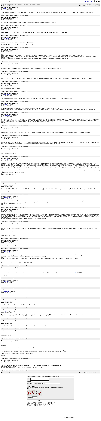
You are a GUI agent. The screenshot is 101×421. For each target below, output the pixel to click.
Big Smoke (6, 311)
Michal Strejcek (7, 115)
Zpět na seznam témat (20, 4)
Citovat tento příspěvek (23, 15)
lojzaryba (6, 84)
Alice (5, 8)
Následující (97, 4)
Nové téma (28, 4)
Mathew (6, 342)
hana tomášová (7, 94)
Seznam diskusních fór (9, 4)
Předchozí (91, 4)
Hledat (33, 4)
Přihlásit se (38, 4)
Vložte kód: (29, 397)
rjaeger (5, 104)
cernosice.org (89, 1)
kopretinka (6, 38)
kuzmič (5, 64)
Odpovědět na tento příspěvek (11, 15)
